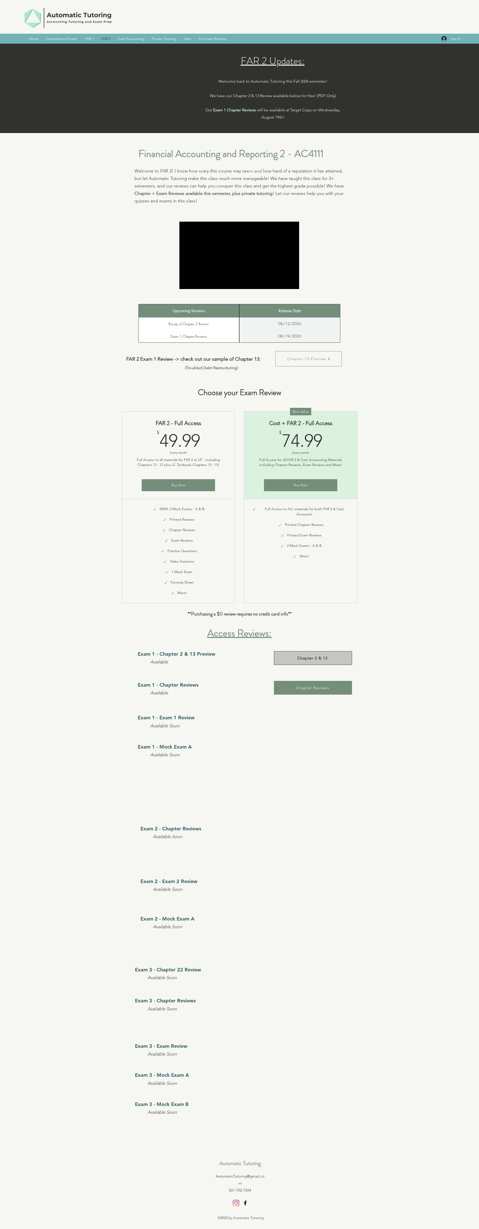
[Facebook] (245, 1203)
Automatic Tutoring (240, 1163)
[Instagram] (236, 1203)
